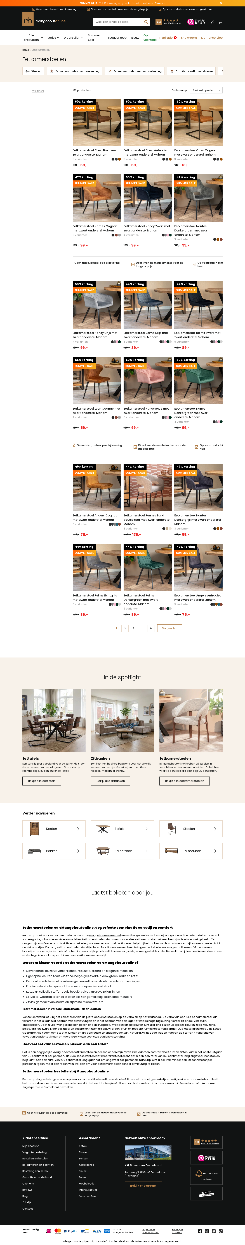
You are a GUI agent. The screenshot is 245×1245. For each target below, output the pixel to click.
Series (82, 1177)
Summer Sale (94, 37)
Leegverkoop (117, 38)
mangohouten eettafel (105, 935)
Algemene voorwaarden (150, 1231)
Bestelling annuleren (35, 1171)
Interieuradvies (88, 1190)
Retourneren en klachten (38, 1165)
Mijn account (30, 1146)
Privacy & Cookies (177, 1231)
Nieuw (135, 38)
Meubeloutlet (87, 1183)
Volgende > (170, 628)
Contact (27, 1208)
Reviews (27, 1190)
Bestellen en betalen (35, 1158)
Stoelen (83, 1152)
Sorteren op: (179, 90)
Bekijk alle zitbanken (110, 781)
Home (25, 49)
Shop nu (160, 3)
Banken (83, 1158)
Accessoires (86, 1165)
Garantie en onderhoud (37, 1177)
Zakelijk (26, 1202)
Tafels (83, 1146)
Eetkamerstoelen (41, 49)
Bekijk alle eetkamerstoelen (184, 781)
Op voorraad (150, 37)
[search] (146, 22)
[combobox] (121, 22)
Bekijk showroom (143, 1186)
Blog (25, 1196)
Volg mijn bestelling (34, 1152)
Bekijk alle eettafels (41, 781)
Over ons (28, 1183)
